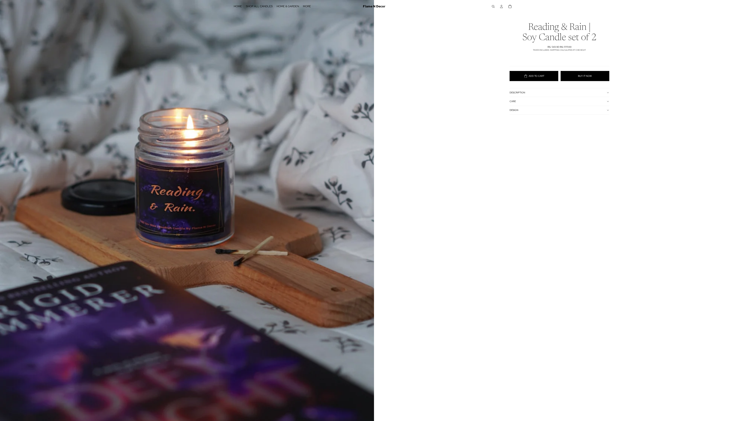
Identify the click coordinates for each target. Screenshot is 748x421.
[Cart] (510, 6)
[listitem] (307, 6)
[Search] (493, 6)
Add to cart (536, 76)
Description (517, 92)
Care (513, 101)
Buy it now (585, 76)
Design (514, 110)
